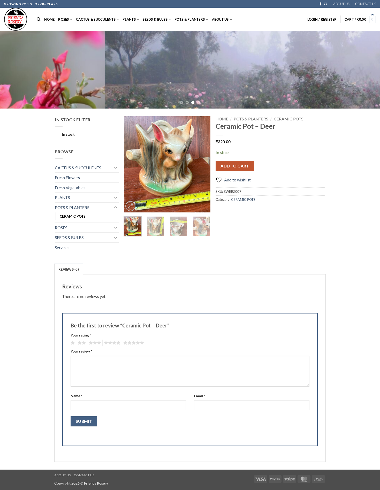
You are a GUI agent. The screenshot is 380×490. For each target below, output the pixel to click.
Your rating (81, 335)
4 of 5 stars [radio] (111, 343)
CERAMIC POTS (73, 216)
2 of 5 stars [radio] (81, 343)
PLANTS (129, 19)
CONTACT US (365, 4)
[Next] (365, 70)
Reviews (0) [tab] (68, 269)
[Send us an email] (325, 4)
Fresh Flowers (67, 177)
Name (76, 396)
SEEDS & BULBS (155, 19)
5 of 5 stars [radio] (133, 343)
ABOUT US (341, 4)
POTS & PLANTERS (189, 19)
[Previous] (14, 70)
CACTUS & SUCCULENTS (96, 19)
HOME (49, 19)
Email (199, 396)
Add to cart (235, 166)
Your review (81, 351)
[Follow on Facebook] (320, 4)
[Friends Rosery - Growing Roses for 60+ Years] (16, 19)
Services (62, 247)
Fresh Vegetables (70, 187)
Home (222, 118)
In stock (68, 134)
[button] (322, 19)
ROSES (63, 19)
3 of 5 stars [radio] (94, 343)
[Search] (39, 19)
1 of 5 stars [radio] (72, 343)
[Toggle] (115, 167)
